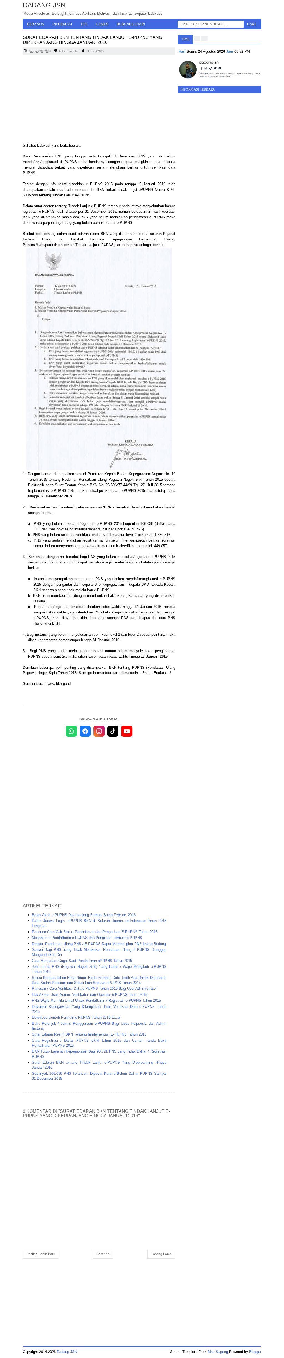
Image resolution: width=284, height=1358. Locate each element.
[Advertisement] (99, 100)
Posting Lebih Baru (40, 1254)
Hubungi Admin (130, 24)
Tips (83, 24)
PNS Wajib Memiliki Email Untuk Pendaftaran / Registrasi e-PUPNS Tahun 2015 (96, 1000)
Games (102, 24)
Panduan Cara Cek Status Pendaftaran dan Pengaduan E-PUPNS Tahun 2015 (94, 932)
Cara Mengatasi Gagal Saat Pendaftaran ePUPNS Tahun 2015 (82, 961)
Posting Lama (161, 1254)
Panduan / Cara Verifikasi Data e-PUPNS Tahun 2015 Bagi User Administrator (94, 988)
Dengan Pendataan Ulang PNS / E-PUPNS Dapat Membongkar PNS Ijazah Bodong (99, 944)
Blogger (255, 1352)
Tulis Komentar (69, 51)
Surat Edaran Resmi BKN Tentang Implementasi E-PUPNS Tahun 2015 (89, 1034)
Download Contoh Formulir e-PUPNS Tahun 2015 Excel (76, 1017)
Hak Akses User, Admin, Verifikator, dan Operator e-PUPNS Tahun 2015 (89, 995)
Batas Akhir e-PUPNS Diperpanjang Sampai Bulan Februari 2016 (84, 915)
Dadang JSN (44, 5)
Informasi (62, 24)
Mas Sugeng (218, 1352)
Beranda (35, 24)
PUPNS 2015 (95, 51)
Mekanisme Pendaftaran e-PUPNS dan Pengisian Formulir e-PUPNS (87, 938)
